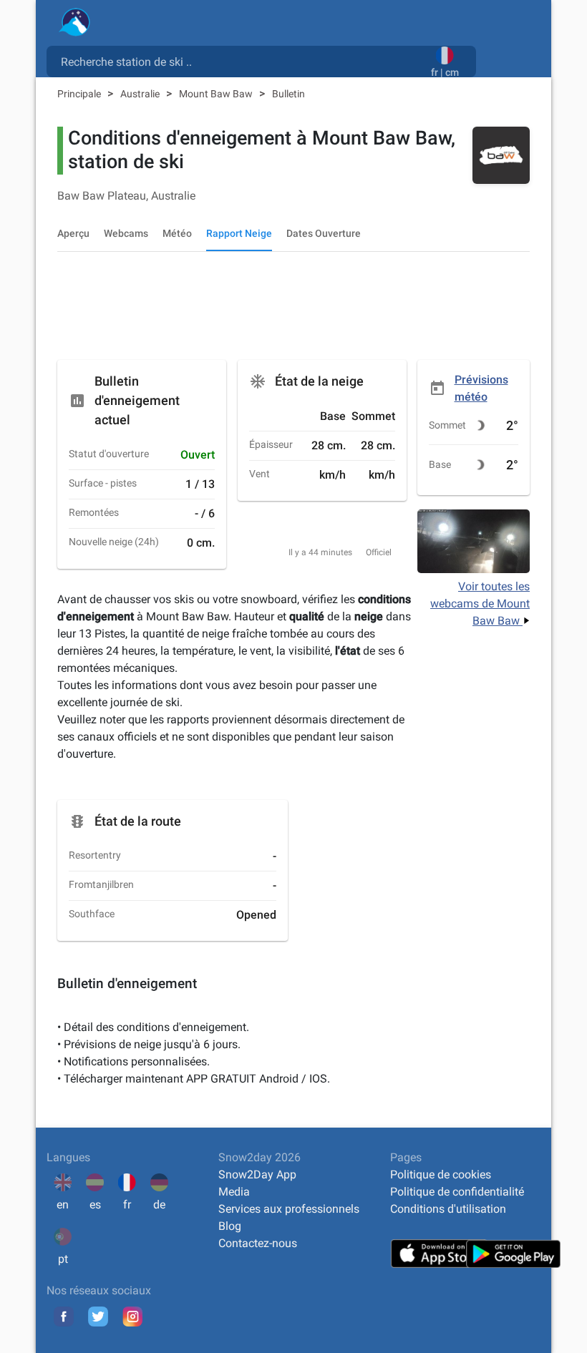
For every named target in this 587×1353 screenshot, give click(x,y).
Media (234, 1191)
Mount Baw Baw (217, 93)
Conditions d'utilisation (448, 1209)
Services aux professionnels (288, 1209)
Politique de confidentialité (457, 1191)
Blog (229, 1226)
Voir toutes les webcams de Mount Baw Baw (480, 603)
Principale (80, 93)
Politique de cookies (440, 1174)
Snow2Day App (257, 1174)
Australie (141, 93)
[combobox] (241, 60)
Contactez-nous (257, 1243)
